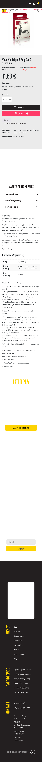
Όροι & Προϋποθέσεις (22, 670)
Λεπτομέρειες (12, 194)
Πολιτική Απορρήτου (22, 674)
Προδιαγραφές (13, 200)
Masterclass (18, 645)
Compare (6, 120)
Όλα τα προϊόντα (21, 427)
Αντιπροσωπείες (20, 654)
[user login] (34, 4)
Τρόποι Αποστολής (21, 688)
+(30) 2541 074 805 (22, 708)
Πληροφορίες (22, 107)
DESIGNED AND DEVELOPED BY (17, 752)
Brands (16, 649)
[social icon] (15, 717)
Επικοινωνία (19, 636)
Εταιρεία (17, 631)
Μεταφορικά (11, 206)
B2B (15, 627)
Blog (15, 659)
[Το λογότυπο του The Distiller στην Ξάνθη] (17, 4)
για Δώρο (21, 113)
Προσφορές (13, 10)
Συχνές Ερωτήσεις (21, 692)
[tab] (21, 194)
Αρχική (4, 10)
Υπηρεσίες (18, 640)
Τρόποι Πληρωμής (21, 683)
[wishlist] (30, 4)
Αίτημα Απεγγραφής (22, 679)
